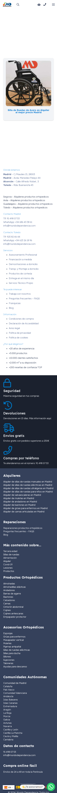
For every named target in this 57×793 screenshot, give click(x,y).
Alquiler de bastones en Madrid (19, 505)
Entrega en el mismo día (21, 278)
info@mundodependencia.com (19, 225)
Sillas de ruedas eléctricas (16, 650)
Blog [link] (5, 534)
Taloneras (8, 663)
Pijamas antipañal (12, 646)
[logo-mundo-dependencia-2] (7, 4)
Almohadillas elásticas (14, 587)
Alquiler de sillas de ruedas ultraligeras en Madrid (28, 488)
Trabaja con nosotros (20, 293)
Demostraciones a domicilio (23, 264)
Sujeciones (8, 660)
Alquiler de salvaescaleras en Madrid (22, 495)
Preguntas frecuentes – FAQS (24, 298)
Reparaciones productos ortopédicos (22, 528)
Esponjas (8, 633)
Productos (8, 571)
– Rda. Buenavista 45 (18, 185)
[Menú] (53, 4)
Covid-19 (7, 564)
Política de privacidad (20, 332)
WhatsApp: (17, 222)
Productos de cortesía (20, 273)
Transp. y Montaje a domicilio (24, 268)
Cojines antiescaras (13, 613)
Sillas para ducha (11, 653)
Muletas (7, 643)
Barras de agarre (12, 593)
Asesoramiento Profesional (23, 254)
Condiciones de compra (21, 318)
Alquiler (7, 561)
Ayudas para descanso (15, 666)
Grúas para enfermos (14, 636)
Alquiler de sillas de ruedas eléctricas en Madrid (27, 485)
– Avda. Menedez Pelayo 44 (22, 177)
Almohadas (9, 583)
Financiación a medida (20, 259)
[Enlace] (45, 4)
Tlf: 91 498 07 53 (11, 218)
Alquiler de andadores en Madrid (20, 501)
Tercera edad (10, 551)
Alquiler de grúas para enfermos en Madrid (25, 508)
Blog (11, 308)
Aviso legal (14, 328)
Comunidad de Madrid (14, 683)
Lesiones (8, 567)
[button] (18, 4)
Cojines (7, 610)
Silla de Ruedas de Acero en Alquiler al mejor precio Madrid (28, 111)
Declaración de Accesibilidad (24, 323)
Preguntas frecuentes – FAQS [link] (18, 531)
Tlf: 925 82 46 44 (11, 236)
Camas (7, 603)
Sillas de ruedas (11, 554)
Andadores (9, 590)
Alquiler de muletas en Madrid (18, 498)
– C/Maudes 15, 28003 (19, 174)
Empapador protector (14, 616)
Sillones (7, 656)
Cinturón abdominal (13, 606)
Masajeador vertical (13, 640)
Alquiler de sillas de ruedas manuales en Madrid (27, 481)
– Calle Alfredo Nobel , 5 (21, 181)
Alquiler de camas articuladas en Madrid (23, 511)
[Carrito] (39, 4)
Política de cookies (18, 337)
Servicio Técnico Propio (21, 283)
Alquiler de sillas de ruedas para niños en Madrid (28, 491)
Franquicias (15, 303)
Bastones (8, 596)
